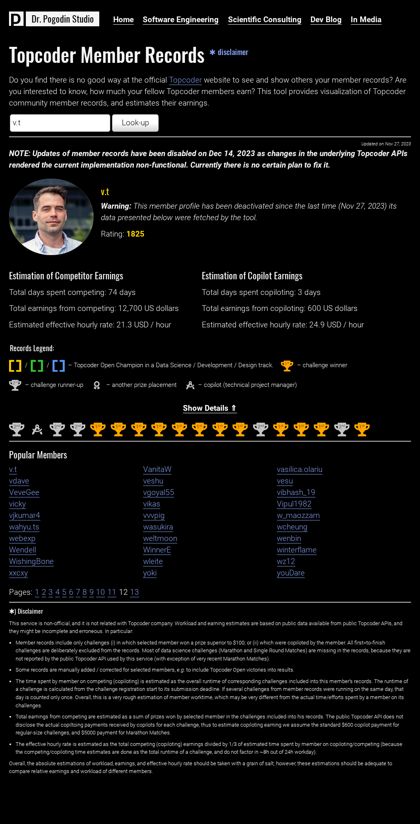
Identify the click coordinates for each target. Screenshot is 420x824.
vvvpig (154, 515)
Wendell (22, 550)
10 (100, 592)
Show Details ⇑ (210, 408)
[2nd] (16, 434)
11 (111, 592)
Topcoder (185, 80)
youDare (291, 573)
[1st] (97, 434)
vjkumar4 (24, 515)
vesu (285, 481)
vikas (151, 504)
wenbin (289, 538)
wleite (153, 561)
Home (123, 19)
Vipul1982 (294, 504)
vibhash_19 (296, 492)
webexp (22, 538)
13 (134, 592)
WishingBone (31, 561)
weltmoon (160, 538)
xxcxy (18, 573)
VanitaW (157, 469)
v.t (105, 191)
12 (123, 592)
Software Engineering (181, 19)
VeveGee (24, 492)
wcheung (292, 527)
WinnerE (157, 550)
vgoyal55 (158, 492)
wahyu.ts (24, 527)
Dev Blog (326, 19)
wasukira (158, 527)
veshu (153, 481)
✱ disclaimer (229, 52)
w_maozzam (298, 515)
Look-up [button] (135, 122)
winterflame (297, 550)
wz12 (286, 561)
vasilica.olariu (299, 469)
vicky (17, 504)
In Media (366, 19)
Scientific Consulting (264, 19)
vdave (19, 481)
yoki (150, 573)
